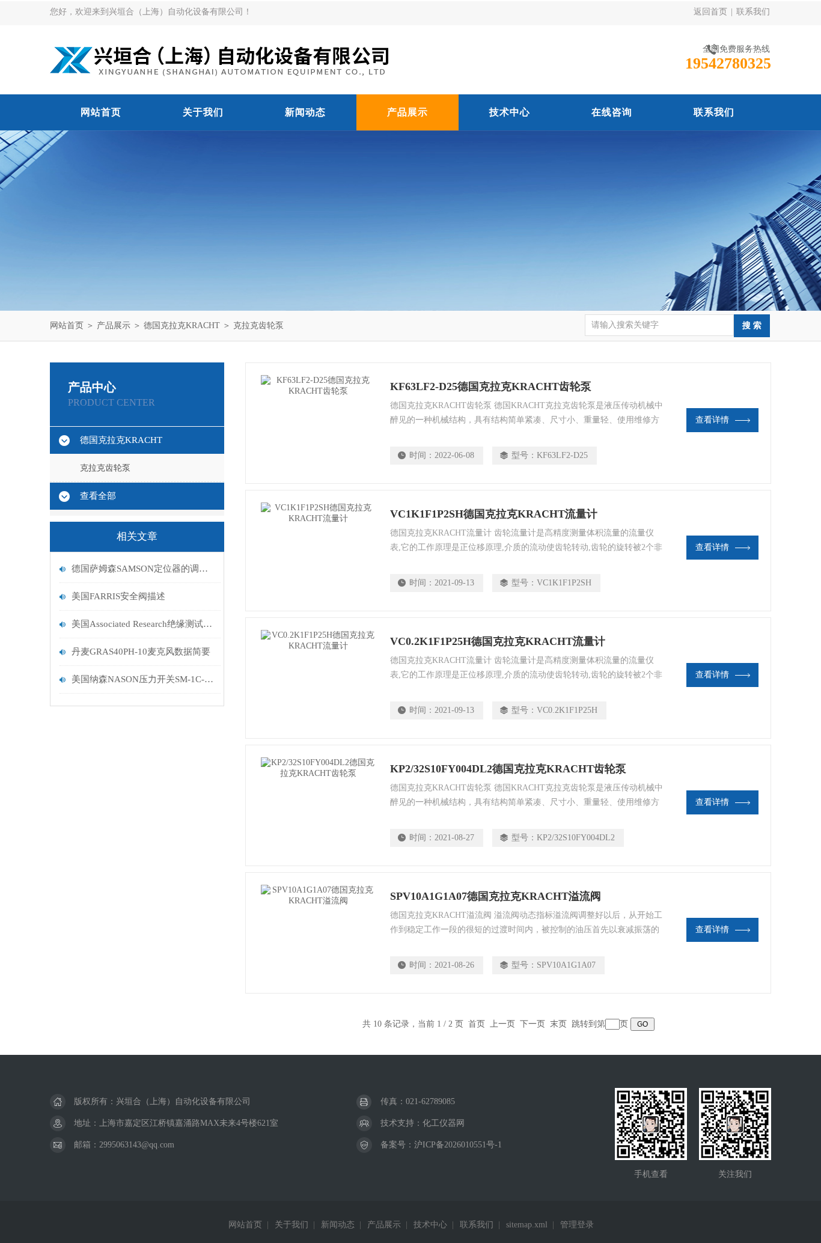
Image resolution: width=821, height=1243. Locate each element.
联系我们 (753, 11)
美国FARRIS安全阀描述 (118, 596)
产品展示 (407, 112)
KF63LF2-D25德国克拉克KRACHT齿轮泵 (490, 386)
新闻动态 (305, 112)
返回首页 (710, 11)
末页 (558, 1023)
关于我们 (203, 112)
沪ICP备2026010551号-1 (458, 1144)
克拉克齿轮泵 (258, 325)
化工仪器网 (444, 1123)
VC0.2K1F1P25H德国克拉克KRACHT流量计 (497, 641)
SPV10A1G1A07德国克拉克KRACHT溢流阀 (495, 896)
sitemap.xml (527, 1224)
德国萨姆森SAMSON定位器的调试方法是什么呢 (143, 568)
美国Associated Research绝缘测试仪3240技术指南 (143, 624)
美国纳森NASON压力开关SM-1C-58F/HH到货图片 (143, 679)
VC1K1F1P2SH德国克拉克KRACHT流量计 (493, 514)
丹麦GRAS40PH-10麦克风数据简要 (141, 651)
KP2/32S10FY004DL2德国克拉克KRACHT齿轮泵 (508, 769)
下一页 (532, 1023)
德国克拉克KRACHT (182, 325)
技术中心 (509, 112)
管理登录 (577, 1224)
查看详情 (712, 419)
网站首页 (101, 112)
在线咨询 (611, 112)
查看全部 (98, 496)
